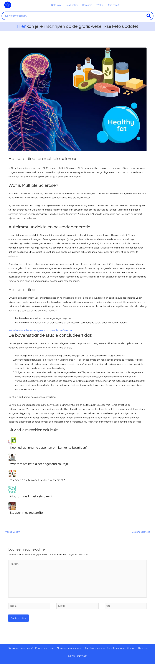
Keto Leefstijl (71, 4)
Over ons (142, 648)
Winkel (99, 4)
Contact (131, 648)
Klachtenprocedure (94, 648)
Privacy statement (44, 648)
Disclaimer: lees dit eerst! (20, 648)
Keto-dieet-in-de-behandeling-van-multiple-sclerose (35, 330)
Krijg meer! (113, 4)
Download (68, 330)
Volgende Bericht (142, 531)
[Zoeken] (148, 16)
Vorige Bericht (11, 531)
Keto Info (56, 4)
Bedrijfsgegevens (116, 648)
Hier (21, 26)
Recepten (87, 4)
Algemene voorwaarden (69, 648)
